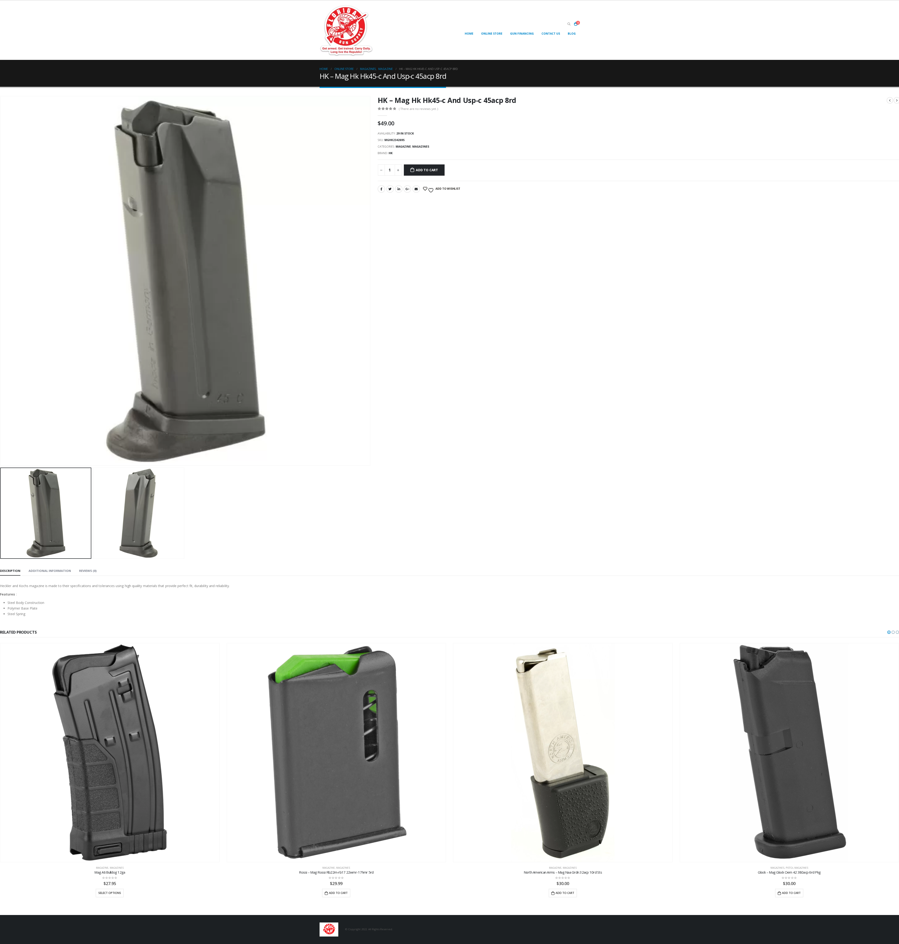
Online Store (491, 34)
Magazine (403, 147)
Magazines (420, 147)
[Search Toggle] (569, 24)
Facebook (381, 189)
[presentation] (369, 280)
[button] (889, 632)
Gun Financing (522, 34)
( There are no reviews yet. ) (418, 109)
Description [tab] (10, 571)
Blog (572, 34)
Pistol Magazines (797, 867)
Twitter (390, 189)
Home (469, 34)
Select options (109, 893)
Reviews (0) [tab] (87, 571)
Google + (407, 189)
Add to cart (427, 170)
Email (416, 189)
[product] (109, 752)
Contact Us (551, 34)
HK (391, 153)
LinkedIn (398, 189)
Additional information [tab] (50, 571)
